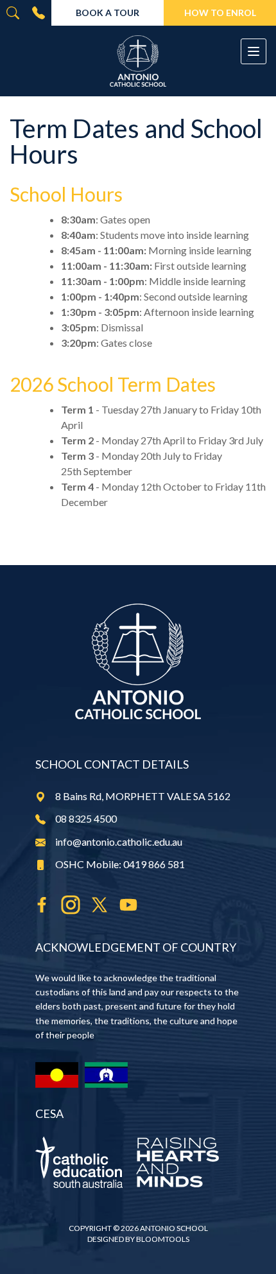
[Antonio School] (138, 61)
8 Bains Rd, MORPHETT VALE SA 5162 (142, 796)
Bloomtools (162, 1239)
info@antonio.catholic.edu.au (118, 841)
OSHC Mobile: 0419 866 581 (120, 864)
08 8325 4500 (38, 12)
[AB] (56, 1075)
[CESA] (138, 1162)
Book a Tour (107, 12)
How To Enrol (220, 12)
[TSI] (106, 1075)
